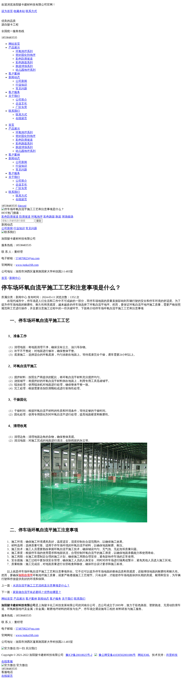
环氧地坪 (37, 216)
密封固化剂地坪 (26, 54)
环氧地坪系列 (24, 51)
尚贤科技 (172, 654)
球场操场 (67, 216)
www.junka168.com (27, 264)
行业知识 (21, 84)
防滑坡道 (25, 216)
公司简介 (21, 99)
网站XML (144, 654)
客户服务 (14, 92)
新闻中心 (15, 277)
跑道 (58, 216)
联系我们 (14, 110)
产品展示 (14, 47)
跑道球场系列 (24, 66)
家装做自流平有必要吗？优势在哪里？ (37, 592)
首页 (11, 124)
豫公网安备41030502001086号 (117, 654)
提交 (38, 220)
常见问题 (21, 88)
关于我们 (14, 95)
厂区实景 (21, 107)
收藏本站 (19, 11)
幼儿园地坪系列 (26, 69)
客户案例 (14, 73)
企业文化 (21, 103)
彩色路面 (49, 216)
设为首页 (7, 11)
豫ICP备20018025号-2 (79, 654)
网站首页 (14, 43)
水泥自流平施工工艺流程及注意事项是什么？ (41, 585)
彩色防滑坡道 (24, 58)
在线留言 (21, 118)
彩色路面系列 (24, 62)
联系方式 (31, 11)
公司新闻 (21, 81)
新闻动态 (14, 77)
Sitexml (22, 205)
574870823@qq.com (27, 258)
